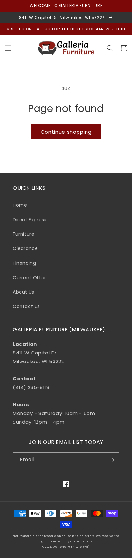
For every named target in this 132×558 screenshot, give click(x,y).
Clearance (25, 248)
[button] (8, 48)
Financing (24, 263)
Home (20, 205)
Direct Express (29, 219)
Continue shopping (66, 132)
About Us (23, 292)
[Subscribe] (112, 459)
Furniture (23, 234)
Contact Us (26, 306)
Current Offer (29, 277)
